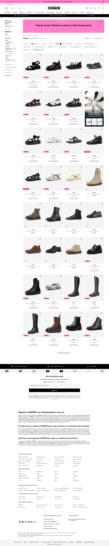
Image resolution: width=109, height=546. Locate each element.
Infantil (19, 8)
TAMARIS (75, 476)
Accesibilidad (79, 542)
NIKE (56, 480)
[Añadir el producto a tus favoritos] (40, 55)
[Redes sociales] (20, 522)
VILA (56, 471)
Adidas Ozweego (77, 463)
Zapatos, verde (76, 498)
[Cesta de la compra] (103, 8)
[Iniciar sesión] (91, 8)
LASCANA (20, 473)
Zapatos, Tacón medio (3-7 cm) (80, 507)
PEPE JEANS (76, 480)
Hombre (12, 8)
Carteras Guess (40, 459)
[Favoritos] (99, 8)
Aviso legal (71, 542)
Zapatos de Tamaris (41, 488)
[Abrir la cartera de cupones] (87, 8)
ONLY (19, 471)
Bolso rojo (57, 465)
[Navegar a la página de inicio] (26, 516)
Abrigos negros (76, 461)
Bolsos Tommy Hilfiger (23, 456)
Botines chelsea (40, 465)
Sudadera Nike (21, 463)
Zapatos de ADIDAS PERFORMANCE (26, 490)
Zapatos (29, 35)
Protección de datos (45, 542)
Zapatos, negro (21, 496)
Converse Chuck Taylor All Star (25, 459)
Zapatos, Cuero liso (40, 507)
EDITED (38, 478)
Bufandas (75, 465)
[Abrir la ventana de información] (103, 2)
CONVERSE (39, 480)
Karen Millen (75, 471)
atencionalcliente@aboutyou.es (41, 397)
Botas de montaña (77, 456)
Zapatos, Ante (58, 507)
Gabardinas (39, 461)
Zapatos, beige (21, 498)
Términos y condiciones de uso (59, 542)
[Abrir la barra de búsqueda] (102, 12)
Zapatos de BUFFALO (78, 488)
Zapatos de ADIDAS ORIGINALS (62, 488)
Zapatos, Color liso (59, 504)
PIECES (38, 473)
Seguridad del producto (89, 542)
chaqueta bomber (71, 432)
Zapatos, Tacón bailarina (78, 504)
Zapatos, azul (58, 498)
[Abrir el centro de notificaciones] (95, 8)
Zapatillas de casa (40, 456)
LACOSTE (57, 473)
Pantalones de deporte (41, 463)
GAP (74, 478)
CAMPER (35, 35)
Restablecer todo (39, 49)
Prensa (25, 542)
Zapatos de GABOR (77, 490)
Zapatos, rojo (76, 496)
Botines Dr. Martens (59, 463)
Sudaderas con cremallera (24, 461)
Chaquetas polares (77, 459)
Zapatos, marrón (40, 496)
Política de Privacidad (33, 396)
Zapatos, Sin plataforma (42, 504)
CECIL (56, 476)
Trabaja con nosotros (34, 542)
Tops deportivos (58, 459)
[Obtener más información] (33, 88)
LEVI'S (74, 473)
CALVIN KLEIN (39, 476)
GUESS (20, 480)
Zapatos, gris (39, 498)
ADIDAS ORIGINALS (22, 476)
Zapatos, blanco (58, 496)
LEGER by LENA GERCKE (23, 478)
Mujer (6, 8)
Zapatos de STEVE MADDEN (42, 490)
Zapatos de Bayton (22, 488)
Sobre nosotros (17, 542)
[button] (89, 38)
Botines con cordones (59, 461)
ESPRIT (56, 478)
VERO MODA (39, 471)
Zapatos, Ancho (21, 507)
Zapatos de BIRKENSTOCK (61, 490)
